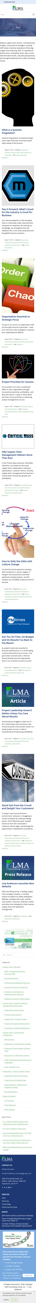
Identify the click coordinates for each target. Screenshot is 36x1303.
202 (19, 933)
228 (25, 936)
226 (31, 933)
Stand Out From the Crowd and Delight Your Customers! (18, 807)
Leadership (20, 344)
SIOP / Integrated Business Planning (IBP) (15, 972)
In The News (23, 406)
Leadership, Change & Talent (12, 245)
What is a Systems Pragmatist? (12, 131)
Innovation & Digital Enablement (17, 1028)
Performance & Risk (9, 1207)
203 (23, 933)
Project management (23, 411)
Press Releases (23, 916)
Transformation (15, 918)
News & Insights (9, 1096)
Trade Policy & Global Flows (15, 1080)
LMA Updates (10, 1109)
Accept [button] (14, 1299)
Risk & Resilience (11, 1092)
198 (6, 933)
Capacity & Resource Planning (16, 987)
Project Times (20, 672)
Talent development (15, 846)
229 (28, 936)
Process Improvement (13, 1015)
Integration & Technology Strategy (18, 1044)
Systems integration (21, 155)
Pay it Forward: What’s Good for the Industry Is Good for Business (17, 212)
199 (9, 933)
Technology (6, 1204)
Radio (20, 493)
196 (28, 930)
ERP (23, 670)
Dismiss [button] (6, 1299)
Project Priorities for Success (18, 381)
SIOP (4, 1198)
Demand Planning (11, 978)
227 (21, 936)
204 (26, 933)
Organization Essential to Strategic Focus (16, 318)
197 (31, 930)
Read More (5, 157)
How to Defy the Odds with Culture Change (17, 563)
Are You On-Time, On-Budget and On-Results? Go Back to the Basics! (18, 639)
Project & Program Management (17, 1024)
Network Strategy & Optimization (17, 999)
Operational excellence (11, 411)
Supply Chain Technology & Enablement (13, 1033)
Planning (5, 1201)
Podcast (25, 490)
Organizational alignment (11, 599)
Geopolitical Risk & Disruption (16, 1076)
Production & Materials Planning (17, 983)
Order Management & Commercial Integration (18, 1061)
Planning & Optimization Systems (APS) (17, 1049)
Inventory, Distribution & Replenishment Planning (14, 993)
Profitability (15, 493)
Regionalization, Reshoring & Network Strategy (16, 1086)
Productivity (8, 493)
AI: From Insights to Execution (14, 1129)
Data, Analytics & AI (12, 1067)
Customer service (14, 843)
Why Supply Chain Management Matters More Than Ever (17, 454)
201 (16, 933)
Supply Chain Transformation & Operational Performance (15, 1004)
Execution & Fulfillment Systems (17, 1055)
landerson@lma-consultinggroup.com (16, 1173)
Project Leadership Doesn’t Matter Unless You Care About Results (17, 713)
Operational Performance (14, 1010)
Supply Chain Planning (11, 967)
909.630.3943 (10, 2)
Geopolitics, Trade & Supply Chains (16, 1071)
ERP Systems (9, 1039)
